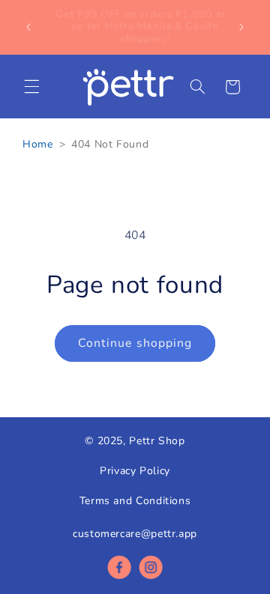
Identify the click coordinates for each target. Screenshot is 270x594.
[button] (31, 87)
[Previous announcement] (28, 26)
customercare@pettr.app (135, 534)
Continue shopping (135, 343)
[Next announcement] (241, 26)
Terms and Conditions (135, 501)
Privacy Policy (135, 471)
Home (37, 144)
